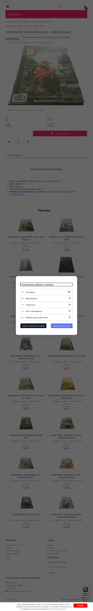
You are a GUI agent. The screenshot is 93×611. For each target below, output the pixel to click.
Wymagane (30, 292)
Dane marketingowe (34, 311)
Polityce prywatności (58, 609)
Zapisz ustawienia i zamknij (33, 326)
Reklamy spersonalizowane (37, 317)
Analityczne (30, 305)
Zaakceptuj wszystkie (62, 326)
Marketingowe (31, 298)
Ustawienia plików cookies (37, 284)
